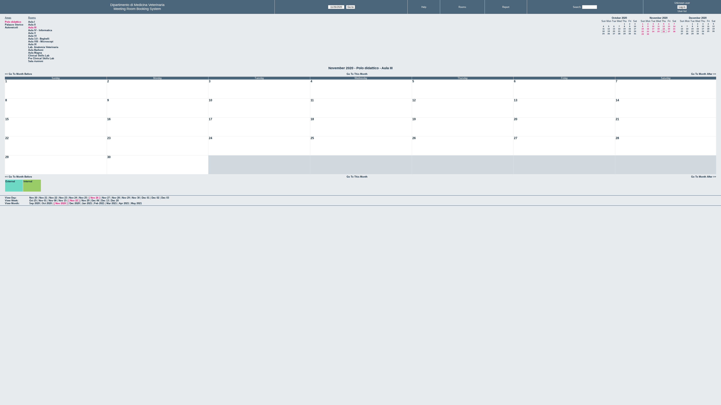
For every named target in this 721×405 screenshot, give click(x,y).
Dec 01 (145, 197)
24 (635, 31)
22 (624, 31)
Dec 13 (105, 200)
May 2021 (136, 203)
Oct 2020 (47, 203)
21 (619, 31)
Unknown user (682, 3)
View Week (11, 200)
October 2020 (619, 17)
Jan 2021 (87, 203)
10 (635, 26)
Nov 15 (62, 200)
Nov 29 (126, 197)
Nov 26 (94, 197)
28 (619, 34)
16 (630, 29)
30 (630, 34)
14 (619, 29)
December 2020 (698, 17)
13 (614, 29)
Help (423, 7)
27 (614, 34)
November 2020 (658, 17)
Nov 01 (43, 200)
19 (609, 31)
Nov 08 (53, 200)
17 (635, 29)
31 (635, 34)
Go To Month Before (20, 74)
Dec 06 (95, 200)
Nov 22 (53, 197)
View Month (12, 203)
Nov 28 (116, 197)
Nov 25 (83, 197)
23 (630, 31)
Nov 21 (43, 197)
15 (624, 29)
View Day (10, 197)
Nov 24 (73, 197)
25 (603, 34)
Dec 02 (155, 197)
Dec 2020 (74, 203)
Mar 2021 (111, 203)
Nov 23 (63, 197)
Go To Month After (701, 74)
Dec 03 (165, 197)
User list (682, 11)
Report (505, 7)
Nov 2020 (60, 203)
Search (577, 7)
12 (609, 29)
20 (614, 31)
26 (609, 34)
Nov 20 (33, 197)
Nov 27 (106, 197)
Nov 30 (136, 197)
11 (604, 29)
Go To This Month (357, 74)
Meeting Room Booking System (137, 9)
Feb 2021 (99, 203)
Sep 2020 (34, 203)
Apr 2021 (124, 203)
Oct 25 (33, 200)
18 (603, 31)
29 (624, 34)
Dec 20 (115, 200)
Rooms (462, 7)
